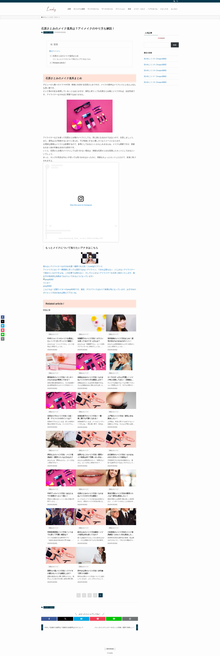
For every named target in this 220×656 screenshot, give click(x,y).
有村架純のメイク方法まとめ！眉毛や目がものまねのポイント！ (120, 339)
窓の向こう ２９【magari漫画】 (155, 64)
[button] (49, 619)
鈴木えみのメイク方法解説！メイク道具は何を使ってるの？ (90, 533)
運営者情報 (110, 649)
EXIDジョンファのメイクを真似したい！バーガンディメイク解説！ (60, 339)
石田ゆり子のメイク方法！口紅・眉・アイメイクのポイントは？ (60, 417)
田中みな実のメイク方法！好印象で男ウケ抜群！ (90, 572)
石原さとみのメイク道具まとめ (65, 56)
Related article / (59, 63)
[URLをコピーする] (130, 619)
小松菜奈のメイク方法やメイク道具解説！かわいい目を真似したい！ (120, 533)
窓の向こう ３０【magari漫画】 (155, 59)
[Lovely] (51, 9)
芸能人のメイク (53, 334)
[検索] (177, 1)
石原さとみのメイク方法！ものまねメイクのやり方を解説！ (90, 494)
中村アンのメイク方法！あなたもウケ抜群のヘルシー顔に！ (60, 494)
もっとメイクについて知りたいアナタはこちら (74, 59)
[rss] (174, 1)
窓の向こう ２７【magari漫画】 (155, 76)
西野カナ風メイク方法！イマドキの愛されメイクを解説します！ (60, 572)
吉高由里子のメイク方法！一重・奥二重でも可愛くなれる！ (90, 417)
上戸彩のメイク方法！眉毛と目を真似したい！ (120, 417)
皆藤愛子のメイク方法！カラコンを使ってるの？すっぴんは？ (90, 339)
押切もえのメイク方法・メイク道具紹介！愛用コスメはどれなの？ (60, 456)
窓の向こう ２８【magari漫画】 (155, 70)
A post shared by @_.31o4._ (69, 238)
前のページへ (54, 51)
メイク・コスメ (48, 32)
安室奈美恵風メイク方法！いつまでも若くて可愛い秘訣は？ (60, 533)
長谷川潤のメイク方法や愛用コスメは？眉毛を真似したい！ (120, 494)
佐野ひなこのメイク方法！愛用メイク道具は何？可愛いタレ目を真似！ (90, 456)
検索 (174, 45)
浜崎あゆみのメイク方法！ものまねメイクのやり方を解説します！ (90, 378)
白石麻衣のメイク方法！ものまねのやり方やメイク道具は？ (120, 456)
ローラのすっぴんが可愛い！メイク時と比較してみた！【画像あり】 (120, 378)
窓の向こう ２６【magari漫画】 (155, 82)
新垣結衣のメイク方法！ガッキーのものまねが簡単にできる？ (60, 378)
